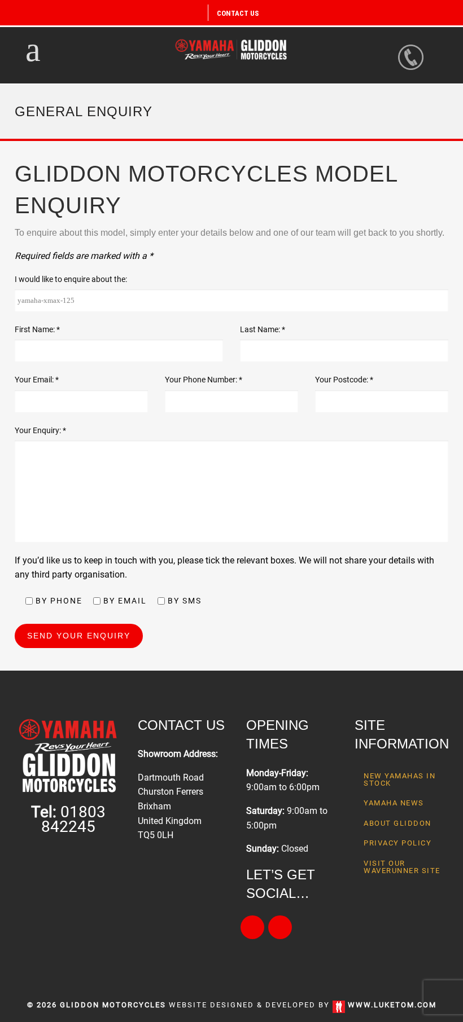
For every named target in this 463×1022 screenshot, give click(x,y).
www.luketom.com (392, 1005)
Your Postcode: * (344, 379)
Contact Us (238, 13)
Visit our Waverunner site (402, 867)
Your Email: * (37, 379)
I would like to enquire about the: (71, 279)
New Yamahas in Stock (399, 779)
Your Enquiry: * (40, 430)
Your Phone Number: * (203, 379)
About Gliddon (397, 823)
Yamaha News (394, 803)
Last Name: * (262, 329)
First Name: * (37, 329)
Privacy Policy (397, 843)
